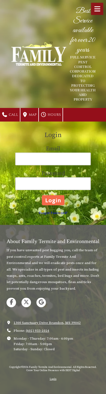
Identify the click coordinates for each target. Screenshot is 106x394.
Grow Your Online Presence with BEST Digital (53, 370)
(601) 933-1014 (37, 330)
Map (32, 114)
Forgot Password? (53, 213)
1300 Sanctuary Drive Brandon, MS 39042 (47, 323)
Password (53, 173)
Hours (54, 114)
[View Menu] (97, 9)
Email (53, 148)
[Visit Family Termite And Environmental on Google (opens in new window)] (41, 302)
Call (13, 114)
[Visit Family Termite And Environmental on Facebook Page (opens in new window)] (11, 302)
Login (53, 379)
